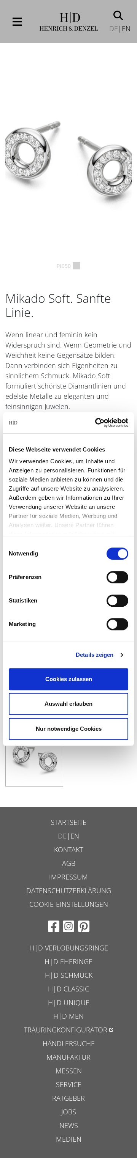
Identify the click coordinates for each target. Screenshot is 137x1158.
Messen (69, 1070)
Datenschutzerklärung (68, 890)
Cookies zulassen (68, 679)
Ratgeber (68, 1098)
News (68, 1125)
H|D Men (68, 1016)
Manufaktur (68, 1057)
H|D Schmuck (68, 975)
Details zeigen (94, 654)
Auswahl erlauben (68, 703)
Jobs (68, 1111)
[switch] (117, 577)
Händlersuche (69, 1043)
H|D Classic (68, 988)
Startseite (68, 822)
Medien (68, 1139)
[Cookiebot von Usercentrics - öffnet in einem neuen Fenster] (96, 423)
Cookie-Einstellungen (68, 904)
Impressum (68, 876)
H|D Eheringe (68, 961)
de (113, 28)
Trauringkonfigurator (65, 1029)
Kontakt (68, 849)
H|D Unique (68, 1002)
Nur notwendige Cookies (69, 728)
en (126, 28)
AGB (68, 863)
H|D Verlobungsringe (68, 947)
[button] (118, 14)
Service (68, 1084)
